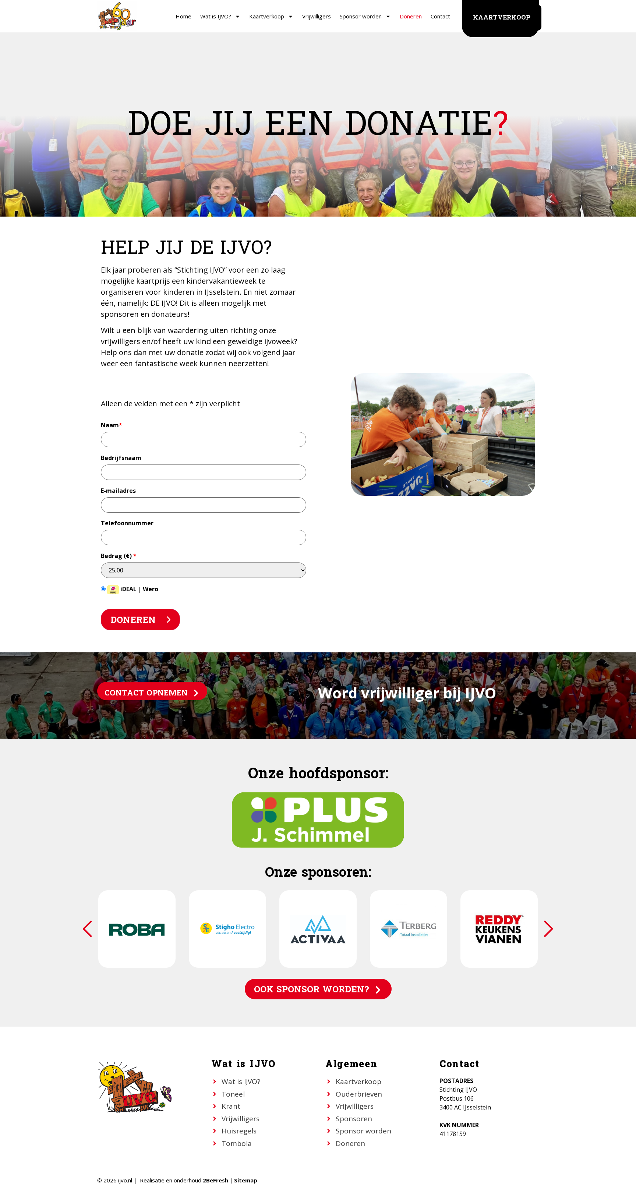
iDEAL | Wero (138, 589)
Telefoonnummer (127, 523)
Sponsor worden (361, 16)
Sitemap (245, 1180)
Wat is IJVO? (215, 16)
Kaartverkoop (266, 16)
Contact (440, 16)
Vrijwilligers (316, 16)
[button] (549, 929)
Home (183, 16)
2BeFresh (215, 1180)
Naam (111, 425)
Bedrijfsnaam (121, 458)
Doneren (411, 16)
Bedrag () (119, 556)
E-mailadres (118, 491)
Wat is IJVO (243, 1064)
